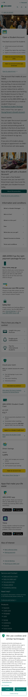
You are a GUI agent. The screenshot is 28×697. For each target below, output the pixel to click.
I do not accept (20, 689)
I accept (7, 689)
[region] (14, 664)
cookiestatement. (7, 682)
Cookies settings (14, 693)
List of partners (5, 685)
